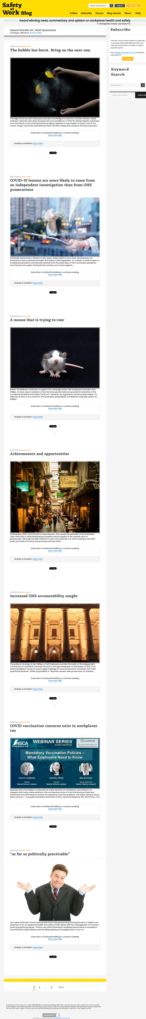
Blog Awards (114, 13)
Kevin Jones (26, 46)
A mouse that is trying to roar (37, 320)
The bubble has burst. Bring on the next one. (50, 50)
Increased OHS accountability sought (44, 596)
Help (138, 13)
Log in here (38, 143)
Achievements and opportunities (39, 454)
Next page (61, 987)
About (127, 13)
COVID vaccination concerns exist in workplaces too (53, 728)
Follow (73, 13)
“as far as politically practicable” (40, 854)
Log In (120, 5)
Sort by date (36, 33)
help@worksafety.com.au (125, 52)
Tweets (99, 13)
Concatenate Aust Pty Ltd (61, 1018)
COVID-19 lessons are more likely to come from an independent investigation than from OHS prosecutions (52, 185)
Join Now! (127, 58)
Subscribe (133, 5)
